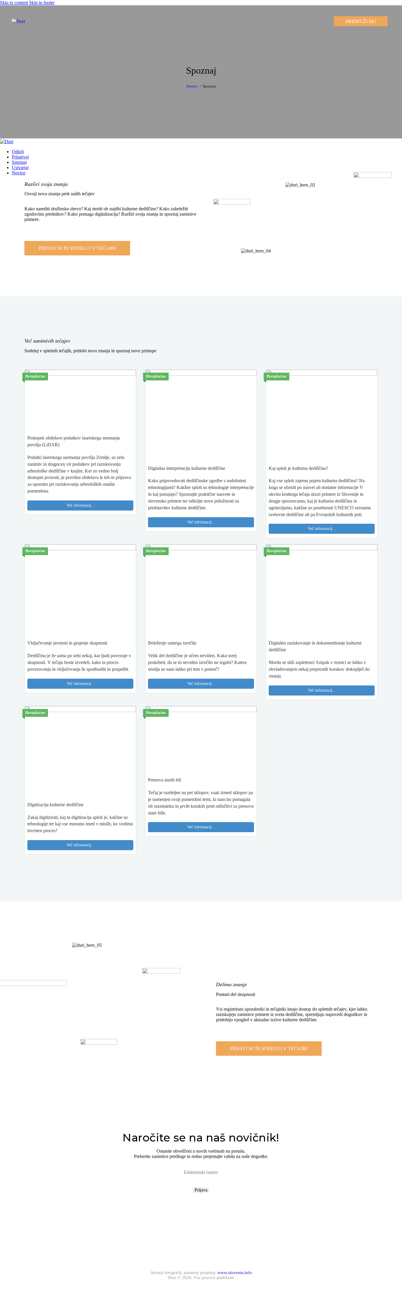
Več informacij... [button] (80, 505)
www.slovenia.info (234, 1272)
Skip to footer (41, 2)
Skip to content (14, 2)
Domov (192, 86)
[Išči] (323, 21)
